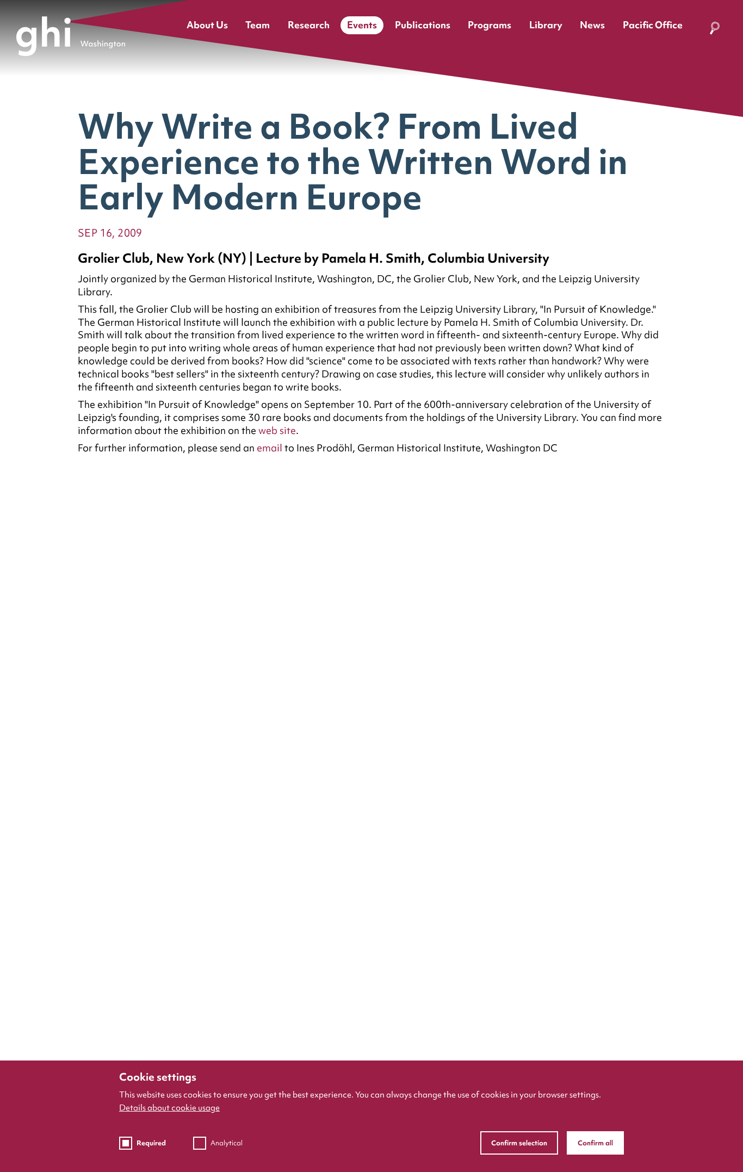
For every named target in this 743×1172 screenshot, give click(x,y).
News (592, 24)
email (270, 448)
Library (545, 24)
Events (362, 24)
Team (257, 24)
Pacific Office (653, 24)
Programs (489, 24)
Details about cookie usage (169, 1107)
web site (277, 430)
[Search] (714, 30)
